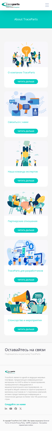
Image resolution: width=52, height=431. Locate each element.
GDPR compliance (32, 423)
